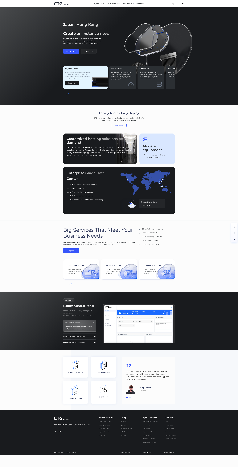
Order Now (72, 83)
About (167, 421)
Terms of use (146, 452)
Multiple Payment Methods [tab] (74, 342)
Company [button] (140, 4)
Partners (168, 432)
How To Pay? (169, 428)
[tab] (127, 397)
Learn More (119, 125)
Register (71, 251)
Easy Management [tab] (72, 323)
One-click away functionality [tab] (74, 336)
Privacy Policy (125, 452)
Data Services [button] (127, 4)
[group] (81, 269)
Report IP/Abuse (169, 452)
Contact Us (89, 51)
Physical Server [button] (98, 4)
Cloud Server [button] (113, 4)
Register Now (71, 51)
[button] (68, 94)
